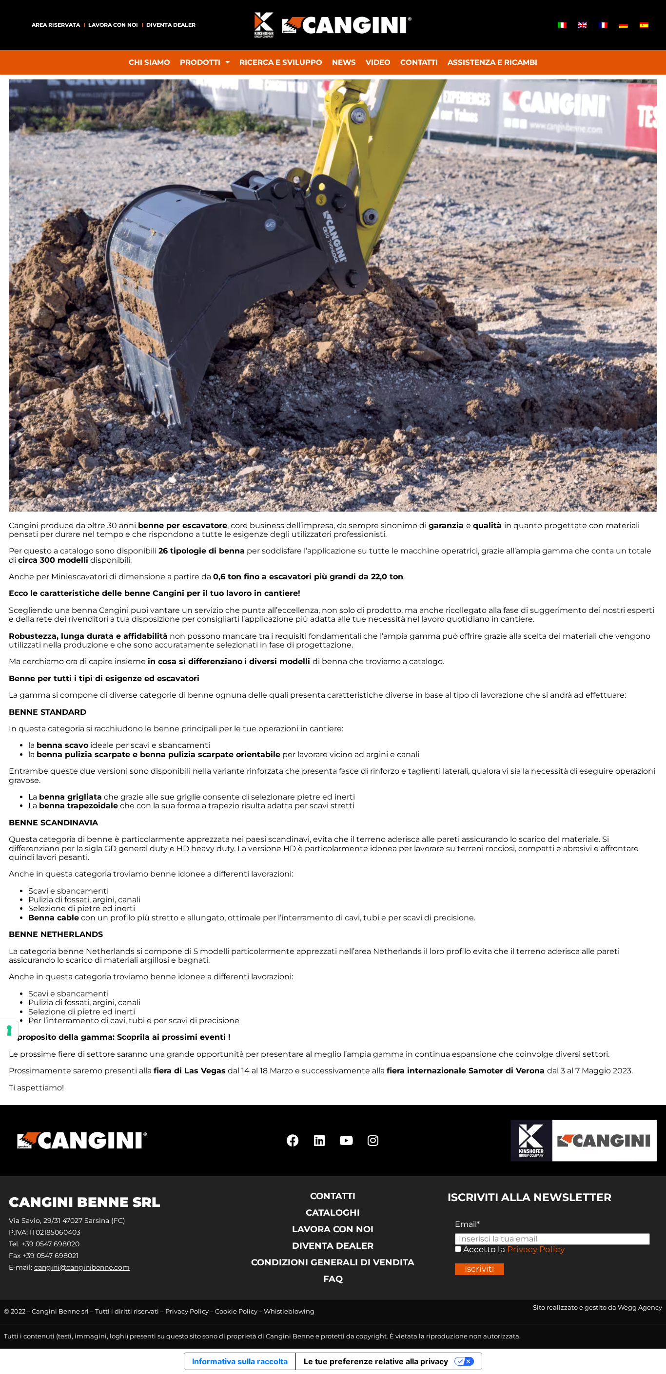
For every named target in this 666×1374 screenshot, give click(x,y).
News (344, 62)
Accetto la (483, 1249)
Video (378, 62)
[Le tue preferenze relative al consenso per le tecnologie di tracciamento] (9, 1030)
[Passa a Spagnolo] (644, 25)
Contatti (419, 62)
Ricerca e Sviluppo (280, 62)
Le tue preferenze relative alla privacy (376, 1361)
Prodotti (200, 62)
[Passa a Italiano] (562, 25)
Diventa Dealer (171, 24)
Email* (467, 1224)
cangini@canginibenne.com (82, 1267)
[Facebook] (292, 1140)
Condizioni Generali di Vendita (332, 1262)
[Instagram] (373, 1140)
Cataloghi (333, 1212)
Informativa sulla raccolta (240, 1361)
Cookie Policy (236, 1311)
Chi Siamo (149, 62)
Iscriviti (479, 1269)
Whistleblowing (289, 1311)
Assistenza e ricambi (492, 62)
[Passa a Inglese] (582, 25)
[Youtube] (346, 1140)
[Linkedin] (319, 1140)
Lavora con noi (113, 24)
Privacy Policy (536, 1249)
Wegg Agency (640, 1307)
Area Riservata (56, 24)
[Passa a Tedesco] (623, 25)
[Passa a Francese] (603, 25)
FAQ (333, 1279)
